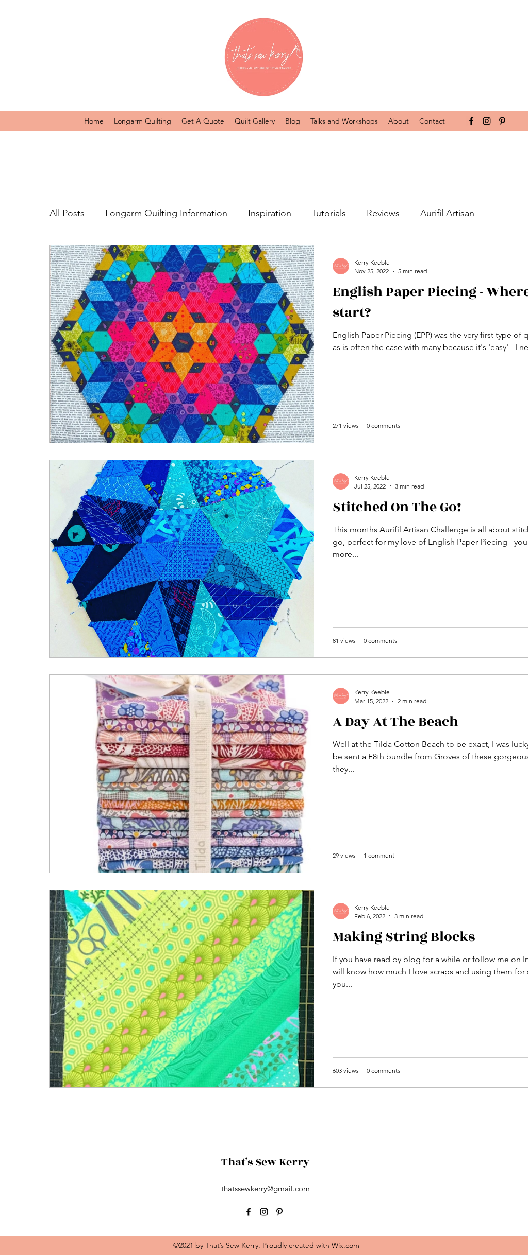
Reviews (383, 213)
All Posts (67, 213)
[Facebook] (471, 121)
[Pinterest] (502, 121)
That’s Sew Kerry (265, 1162)
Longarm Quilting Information (166, 213)
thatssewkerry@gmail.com (265, 1188)
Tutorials (329, 213)
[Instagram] (487, 121)
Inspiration (269, 213)
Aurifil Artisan (447, 213)
